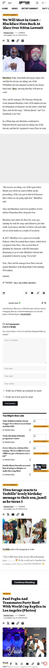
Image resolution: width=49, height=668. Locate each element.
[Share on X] (8, 40)
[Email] (13, 40)
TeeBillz (6, 549)
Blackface (7, 77)
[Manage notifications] (45, 663)
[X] (45, 303)
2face (14, 88)
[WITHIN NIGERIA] (24, 2)
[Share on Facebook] (11, 664)
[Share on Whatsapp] (22, 664)
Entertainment (10, 15)
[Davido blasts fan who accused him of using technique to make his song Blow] (39, 468)
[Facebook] (42, 303)
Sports (7, 594)
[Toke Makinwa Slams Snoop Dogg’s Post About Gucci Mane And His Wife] (39, 423)
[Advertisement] (24, 158)
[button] (5, 2)
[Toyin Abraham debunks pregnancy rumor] (39, 438)
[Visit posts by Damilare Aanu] (5, 303)
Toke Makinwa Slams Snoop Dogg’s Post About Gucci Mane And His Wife (17, 423)
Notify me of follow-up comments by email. (24, 390)
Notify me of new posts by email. (19, 396)
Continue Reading (24, 582)
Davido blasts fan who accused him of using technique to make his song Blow (16, 468)
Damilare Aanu (8, 33)
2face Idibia (23, 283)
